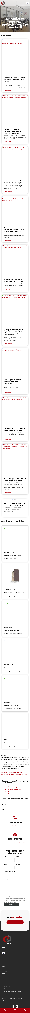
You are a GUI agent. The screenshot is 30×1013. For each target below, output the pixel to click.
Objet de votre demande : (10, 871)
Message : (6, 879)
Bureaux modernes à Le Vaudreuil (12, 787)
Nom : (5, 856)
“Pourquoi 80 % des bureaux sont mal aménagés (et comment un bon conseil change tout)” (15, 480)
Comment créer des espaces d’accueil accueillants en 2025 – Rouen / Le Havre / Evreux (14, 229)
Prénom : (17, 856)
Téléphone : (17, 864)
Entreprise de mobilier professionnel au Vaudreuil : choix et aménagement (13, 131)
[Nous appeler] (15, 817)
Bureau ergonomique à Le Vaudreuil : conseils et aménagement (12, 381)
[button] (27, 3)
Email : (5, 864)
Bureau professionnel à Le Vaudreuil (13, 786)
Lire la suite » (8, 90)
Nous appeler (15, 822)
